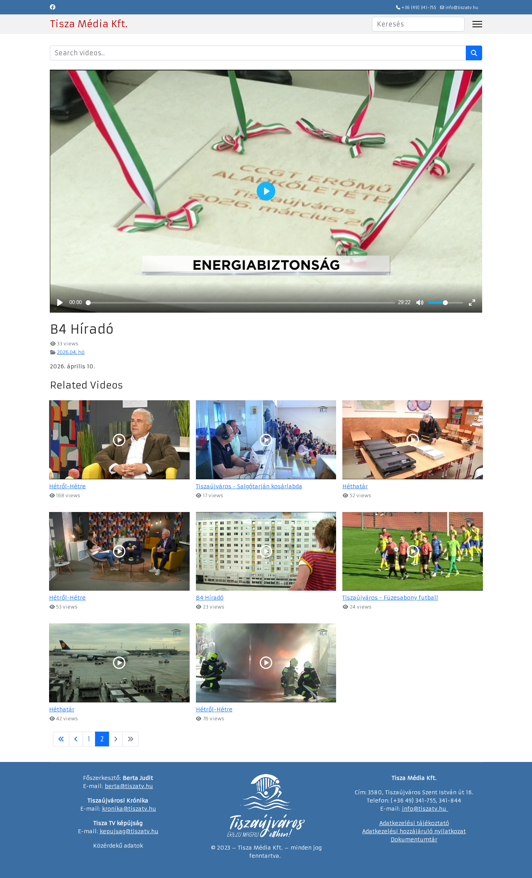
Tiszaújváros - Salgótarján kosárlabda (249, 486)
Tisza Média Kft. (88, 24)
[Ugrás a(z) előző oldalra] (76, 739)
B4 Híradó (210, 597)
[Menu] (477, 24)
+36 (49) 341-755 (419, 7)
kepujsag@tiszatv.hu (129, 831)
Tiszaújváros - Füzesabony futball (390, 597)
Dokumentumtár (414, 839)
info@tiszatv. (420, 808)
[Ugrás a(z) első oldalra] (61, 739)
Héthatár (355, 486)
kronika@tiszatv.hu (129, 808)
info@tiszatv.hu (462, 7)
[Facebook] (52, 7)
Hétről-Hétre (67, 486)
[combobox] (418, 24)
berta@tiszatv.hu (129, 786)
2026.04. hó (71, 352)
